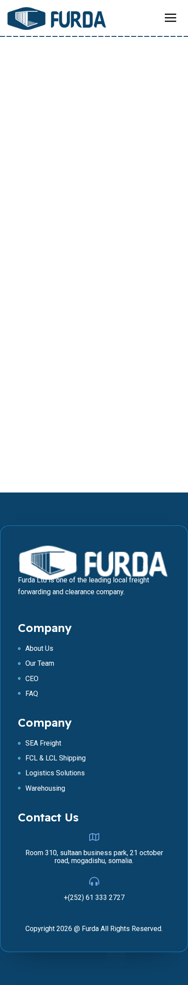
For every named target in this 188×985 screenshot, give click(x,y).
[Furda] (57, 18)
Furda (90, 928)
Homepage (94, 347)
